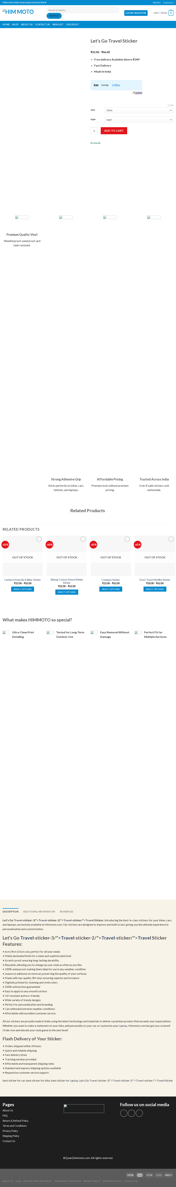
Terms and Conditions (15, 1125)
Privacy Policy (10, 1130)
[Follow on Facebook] (86, 2)
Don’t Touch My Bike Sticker (155, 579)
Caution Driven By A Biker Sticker (22, 579)
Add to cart (114, 130)
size (93, 110)
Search (54, 15)
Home (6, 24)
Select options (23, 589)
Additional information (39, 911)
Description (10, 911)
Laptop (123, 1025)
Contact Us (168, 2)
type (93, 119)
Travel (18, 920)
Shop (15, 24)
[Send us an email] (90, 2)
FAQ (5, 1115)
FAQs (18, 1181)
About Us (27, 24)
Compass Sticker (111, 579)
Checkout (72, 24)
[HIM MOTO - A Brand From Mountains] (22, 13)
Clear (170, 105)
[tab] (10, 911)
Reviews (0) (66, 911)
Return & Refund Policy (15, 1120)
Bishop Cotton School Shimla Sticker (67, 581)
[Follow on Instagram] (131, 1113)
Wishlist (157, 2)
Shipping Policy (11, 1135)
